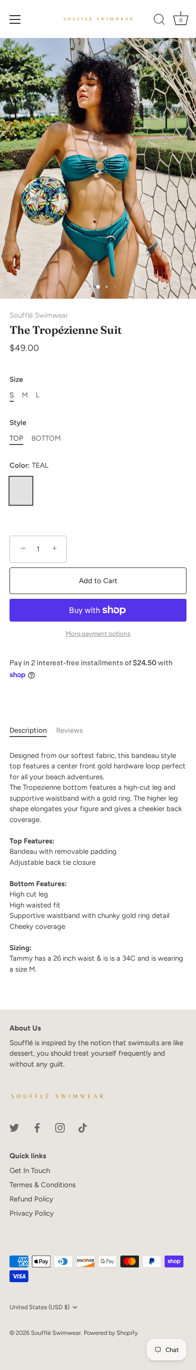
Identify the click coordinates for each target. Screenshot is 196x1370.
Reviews (69, 730)
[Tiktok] (83, 1127)
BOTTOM (46, 438)
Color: (29, 465)
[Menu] (15, 19)
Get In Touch (30, 1170)
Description (28, 730)
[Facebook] (37, 1127)
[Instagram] (60, 1127)
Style (18, 422)
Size (16, 379)
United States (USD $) (39, 1307)
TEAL (21, 491)
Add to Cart (98, 580)
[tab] (33, 730)
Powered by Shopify (111, 1332)
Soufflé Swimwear (39, 315)
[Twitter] (14, 1127)
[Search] (159, 20)
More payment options (98, 633)
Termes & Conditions (43, 1185)
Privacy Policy (32, 1213)
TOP (16, 438)
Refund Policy (31, 1199)
